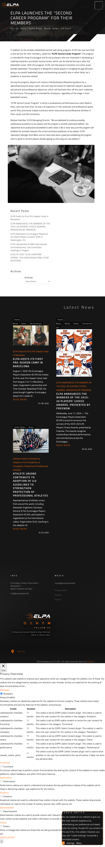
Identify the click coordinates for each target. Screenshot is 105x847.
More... (79, 843)
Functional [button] (5, 762)
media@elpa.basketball (65, 583)
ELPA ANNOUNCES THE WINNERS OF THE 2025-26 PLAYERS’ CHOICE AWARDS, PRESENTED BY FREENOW (30, 226)
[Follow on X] (31, 623)
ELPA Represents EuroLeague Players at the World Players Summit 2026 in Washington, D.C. (29, 237)
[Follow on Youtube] (49, 623)
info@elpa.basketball (20, 593)
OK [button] (63, 843)
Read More (20, 399)
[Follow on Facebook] (43, 623)
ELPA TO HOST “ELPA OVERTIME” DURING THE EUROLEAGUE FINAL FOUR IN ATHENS (30, 257)
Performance (36, 323)
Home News (35, 28)
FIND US (21, 651)
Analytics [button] (4, 792)
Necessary (8, 693)
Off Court (66, 28)
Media (47, 28)
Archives (29, 277)
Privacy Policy (61, 590)
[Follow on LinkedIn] (37, 623)
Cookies (58, 595)
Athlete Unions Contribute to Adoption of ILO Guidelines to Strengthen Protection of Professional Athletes (30, 484)
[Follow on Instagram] (25, 623)
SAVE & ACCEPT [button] (7, 837)
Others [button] (3, 822)
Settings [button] (70, 843)
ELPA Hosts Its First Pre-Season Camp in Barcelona (29, 218)
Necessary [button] (5, 690)
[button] (99, 5)
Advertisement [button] (7, 807)
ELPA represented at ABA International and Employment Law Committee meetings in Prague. (29, 247)
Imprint (58, 599)
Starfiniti (90, 661)
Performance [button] (6, 777)
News (55, 28)
